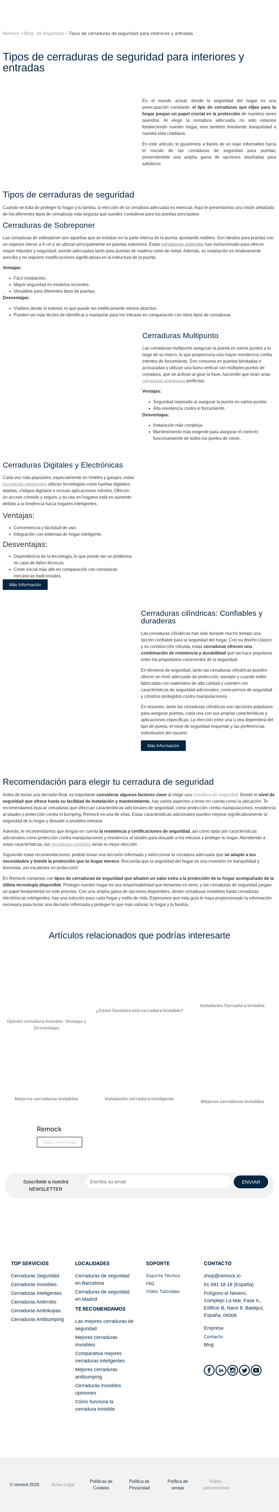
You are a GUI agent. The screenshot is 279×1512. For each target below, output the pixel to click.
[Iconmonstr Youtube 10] (256, 1370)
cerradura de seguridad (215, 794)
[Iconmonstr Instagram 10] (232, 1370)
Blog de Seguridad (44, 33)
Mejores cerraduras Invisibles (232, 1101)
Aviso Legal (62, 1484)
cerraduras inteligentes (25, 484)
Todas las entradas (59, 1142)
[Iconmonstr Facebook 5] (209, 1370)
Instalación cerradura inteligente (139, 1098)
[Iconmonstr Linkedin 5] (221, 1370)
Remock (11, 33)
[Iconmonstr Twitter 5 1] (244, 1370)
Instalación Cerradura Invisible (232, 1005)
